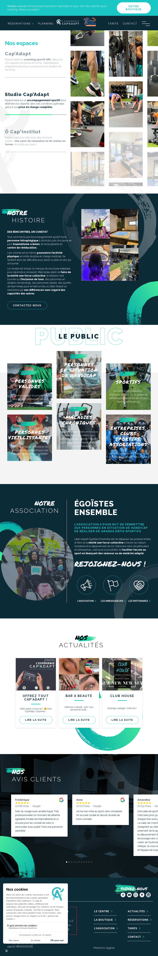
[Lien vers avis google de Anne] (122, 803)
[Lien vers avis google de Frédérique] (61, 803)
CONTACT (134, 936)
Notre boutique (134, 8)
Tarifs (113, 23)
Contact (130, 23)
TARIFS (132, 928)
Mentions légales (104, 947)
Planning (45, 23)
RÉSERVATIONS (138, 919)
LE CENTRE (101, 911)
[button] (66, 862)
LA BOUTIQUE (103, 919)
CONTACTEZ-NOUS (27, 305)
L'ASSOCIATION (104, 928)
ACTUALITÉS (136, 911)
